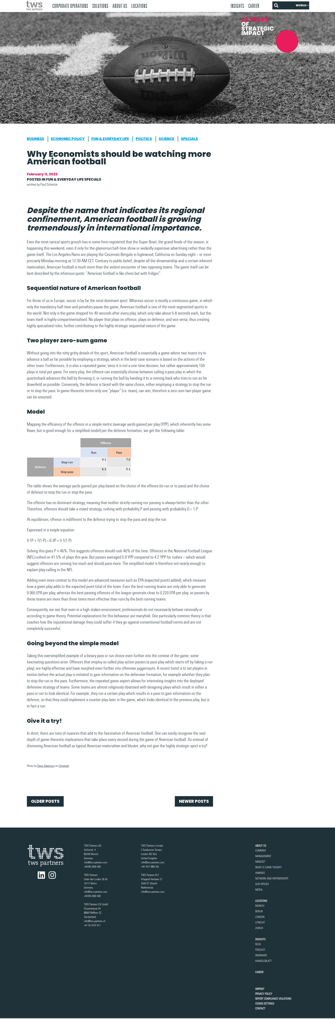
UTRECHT (260, 922)
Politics (144, 138)
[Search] (276, 5)
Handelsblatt (263, 961)
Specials (189, 138)
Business (35, 138)
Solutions (100, 6)
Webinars (261, 955)
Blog (258, 944)
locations (139, 6)
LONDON (260, 917)
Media (258, 889)
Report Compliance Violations (273, 998)
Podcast (260, 949)
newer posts (194, 801)
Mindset (260, 861)
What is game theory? (268, 867)
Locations (261, 900)
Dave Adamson (45, 766)
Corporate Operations (70, 6)
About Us (120, 6)
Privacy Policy (263, 993)
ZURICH (259, 928)
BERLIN (259, 911)
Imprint (259, 989)
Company (260, 850)
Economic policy (68, 138)
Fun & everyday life (110, 138)
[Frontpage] (37, 6)
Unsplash (64, 766)
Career (253, 6)
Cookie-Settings (264, 1003)
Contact (260, 1008)
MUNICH (259, 905)
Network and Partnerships (271, 878)
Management (263, 856)
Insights (237, 6)
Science (166, 138)
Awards (260, 873)
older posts (45, 801)
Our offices (262, 884)
